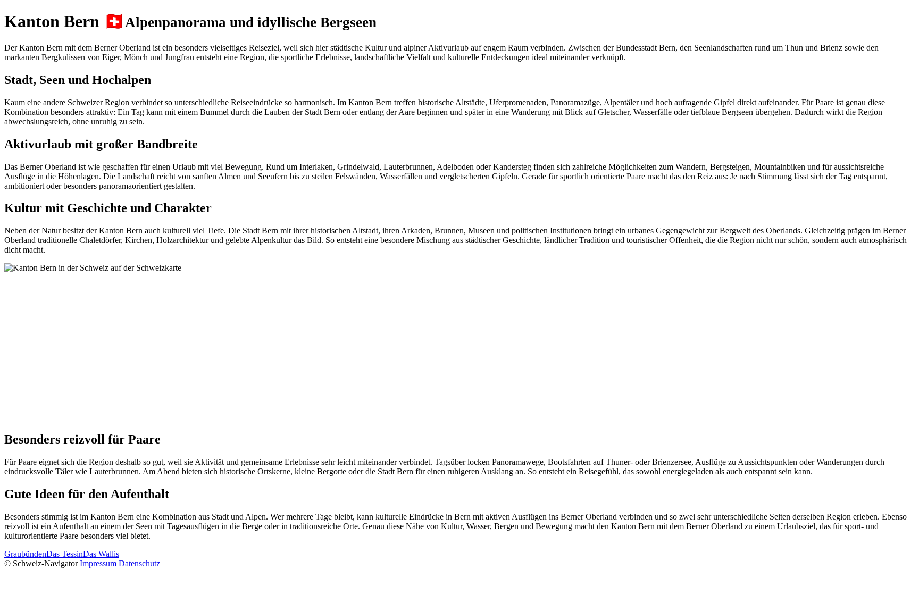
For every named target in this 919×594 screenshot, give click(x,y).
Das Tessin (64, 553)
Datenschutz (139, 563)
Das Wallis (101, 553)
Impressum (98, 563)
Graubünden (25, 553)
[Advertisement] (323, 347)
